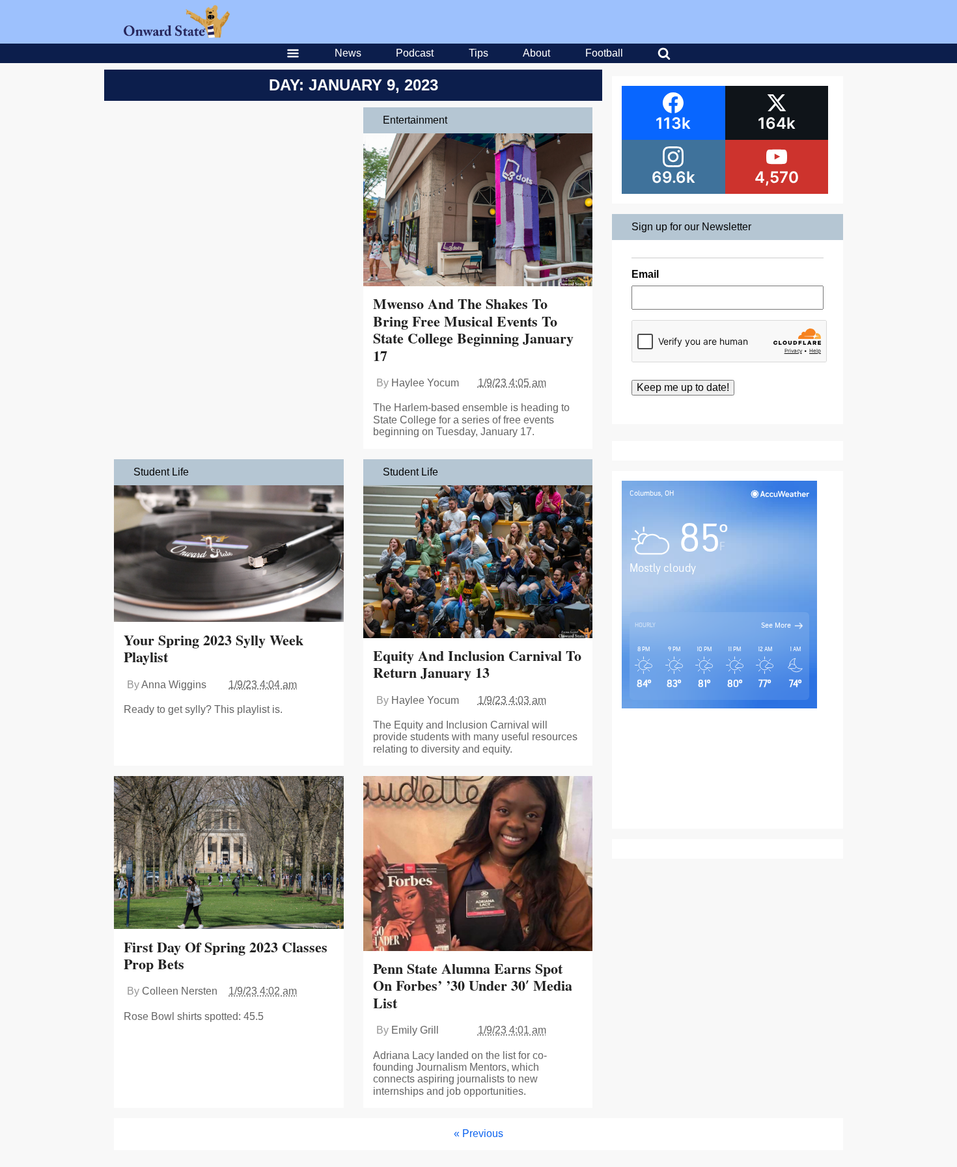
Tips (478, 53)
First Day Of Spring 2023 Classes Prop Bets (225, 955)
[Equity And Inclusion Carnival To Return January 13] (478, 563)
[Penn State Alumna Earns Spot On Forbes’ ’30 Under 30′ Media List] (478, 865)
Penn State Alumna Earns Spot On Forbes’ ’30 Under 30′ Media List (472, 985)
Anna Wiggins (173, 684)
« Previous (478, 1133)
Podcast (415, 53)
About (536, 53)
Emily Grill (415, 1030)
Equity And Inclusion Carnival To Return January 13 (477, 664)
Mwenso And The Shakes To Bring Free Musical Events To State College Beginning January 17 (473, 329)
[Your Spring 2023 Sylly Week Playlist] (229, 555)
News (348, 53)
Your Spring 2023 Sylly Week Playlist (213, 648)
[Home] (177, 34)
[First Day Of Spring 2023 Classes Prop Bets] (229, 854)
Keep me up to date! (683, 387)
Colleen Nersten (179, 991)
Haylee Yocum (425, 382)
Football (604, 53)
